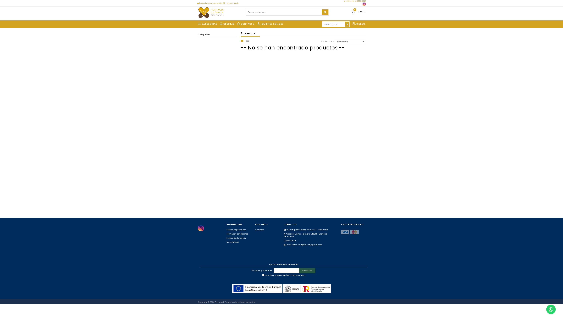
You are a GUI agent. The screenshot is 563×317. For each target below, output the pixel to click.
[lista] (248, 41)
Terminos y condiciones (237, 234)
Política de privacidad (236, 230)
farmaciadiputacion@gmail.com (307, 244)
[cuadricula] (242, 41)
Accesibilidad (233, 242)
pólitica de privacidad (294, 275)
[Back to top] (560, 311)
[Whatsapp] (551, 309)
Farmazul (219, 302)
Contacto (259, 230)
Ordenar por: (328, 41)
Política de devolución (236, 238)
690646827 (361, 1)
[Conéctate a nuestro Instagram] (364, 4)
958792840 (350, 1)
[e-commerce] (211, 12)
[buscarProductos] (325, 12)
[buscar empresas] (347, 24)
